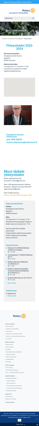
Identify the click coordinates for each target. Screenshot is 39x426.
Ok (19, 420)
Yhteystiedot (9, 402)
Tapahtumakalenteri (11, 378)
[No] (37, 419)
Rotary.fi (6, 2)
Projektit (8, 349)
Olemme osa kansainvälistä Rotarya (15, 336)
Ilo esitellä (8, 339)
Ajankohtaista (10, 376)
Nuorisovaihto (27, 2)
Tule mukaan (9, 365)
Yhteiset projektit (10, 354)
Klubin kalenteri (11, 381)
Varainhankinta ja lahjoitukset (14, 352)
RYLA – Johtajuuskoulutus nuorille (15, 372)
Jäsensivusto (9, 396)
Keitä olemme (10, 324)
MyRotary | (20, 2)
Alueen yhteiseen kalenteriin (14, 388)
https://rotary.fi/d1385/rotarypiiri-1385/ (18, 195)
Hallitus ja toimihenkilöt (12, 329)
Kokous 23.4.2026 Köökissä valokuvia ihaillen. (18, 249)
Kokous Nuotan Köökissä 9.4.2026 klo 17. (18, 263)
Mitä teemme (9, 342)
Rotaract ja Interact (11, 357)
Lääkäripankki (9, 359)
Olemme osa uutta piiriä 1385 (14, 334)
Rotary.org (13, 2)
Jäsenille (8, 394)
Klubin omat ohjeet (11, 399)
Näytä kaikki (12, 283)
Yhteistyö (8, 362)
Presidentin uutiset (11, 390)
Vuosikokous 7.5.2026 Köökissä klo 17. (20, 256)
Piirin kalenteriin (11, 383)
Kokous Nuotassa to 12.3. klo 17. (20, 278)
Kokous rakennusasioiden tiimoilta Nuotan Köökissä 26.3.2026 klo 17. (18, 271)
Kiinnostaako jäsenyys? (12, 370)
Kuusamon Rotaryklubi (15, 38)
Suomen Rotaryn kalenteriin (14, 386)
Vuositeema (9, 331)
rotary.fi (4, 38)
